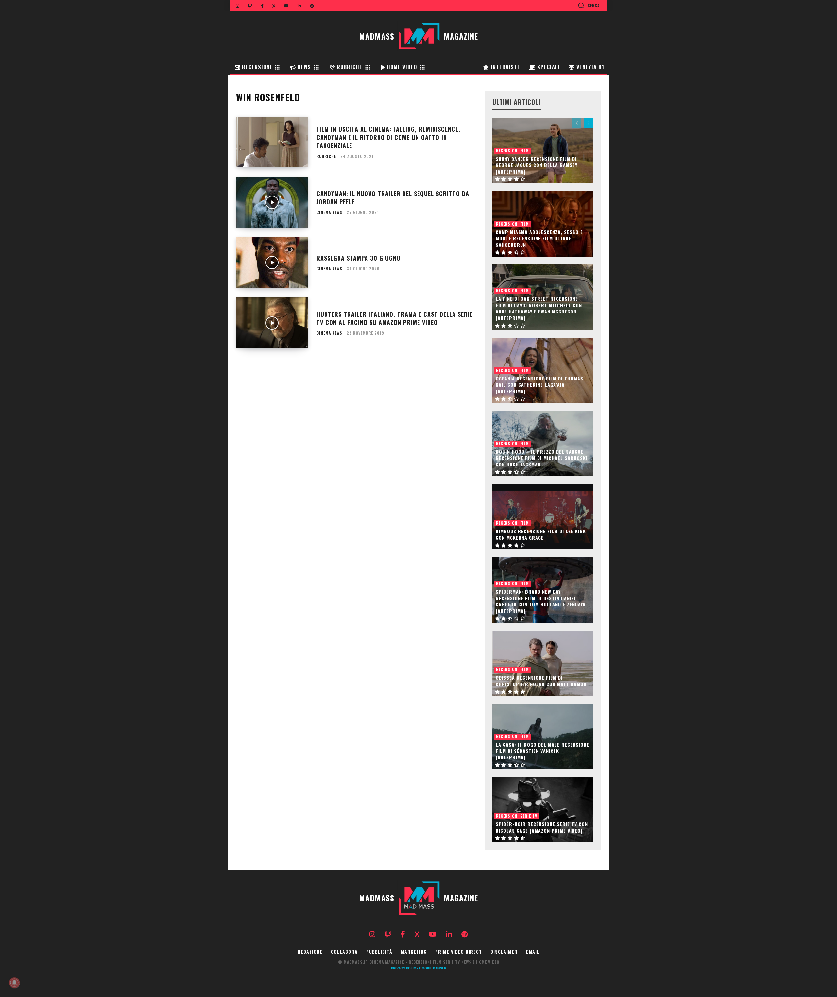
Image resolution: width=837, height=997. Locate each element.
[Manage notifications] (14, 982)
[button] (589, 5)
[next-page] (588, 123)
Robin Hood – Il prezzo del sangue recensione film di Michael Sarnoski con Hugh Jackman (542, 458)
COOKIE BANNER (432, 968)
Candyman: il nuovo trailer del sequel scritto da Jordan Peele (392, 197)
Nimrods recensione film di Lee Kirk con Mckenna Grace (541, 534)
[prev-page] (576, 123)
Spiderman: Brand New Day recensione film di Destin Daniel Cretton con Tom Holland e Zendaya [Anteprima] (541, 601)
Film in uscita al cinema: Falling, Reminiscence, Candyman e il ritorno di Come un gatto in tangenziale (388, 137)
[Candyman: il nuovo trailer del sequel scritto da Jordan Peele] (272, 202)
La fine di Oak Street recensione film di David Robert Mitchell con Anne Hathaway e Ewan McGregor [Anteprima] (539, 308)
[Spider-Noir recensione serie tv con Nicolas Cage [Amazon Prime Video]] (542, 809)
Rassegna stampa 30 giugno (358, 258)
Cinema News (329, 212)
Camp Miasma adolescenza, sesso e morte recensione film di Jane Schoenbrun (539, 238)
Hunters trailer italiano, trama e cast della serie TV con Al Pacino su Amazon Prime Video (394, 318)
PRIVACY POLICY (404, 968)
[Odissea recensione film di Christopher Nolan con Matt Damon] (542, 663)
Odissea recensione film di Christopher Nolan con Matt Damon (541, 680)
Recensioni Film (512, 150)
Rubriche (326, 156)
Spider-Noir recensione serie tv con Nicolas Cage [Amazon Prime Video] (542, 827)
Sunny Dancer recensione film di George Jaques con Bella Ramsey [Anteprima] (536, 165)
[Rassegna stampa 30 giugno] (272, 262)
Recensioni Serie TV (516, 816)
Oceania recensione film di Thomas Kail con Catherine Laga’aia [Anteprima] (539, 385)
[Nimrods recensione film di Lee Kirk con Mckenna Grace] (542, 516)
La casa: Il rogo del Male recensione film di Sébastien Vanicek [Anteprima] (542, 751)
